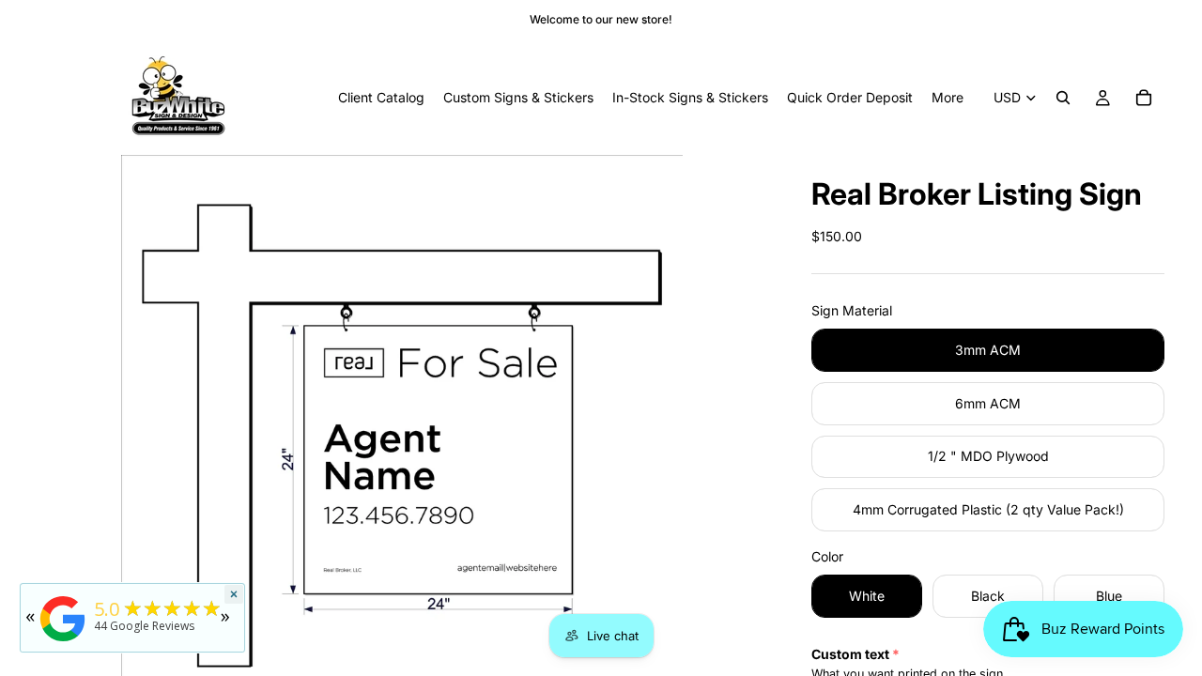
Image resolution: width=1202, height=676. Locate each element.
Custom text (850, 654)
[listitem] (947, 98)
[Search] (1063, 97)
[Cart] (1143, 97)
